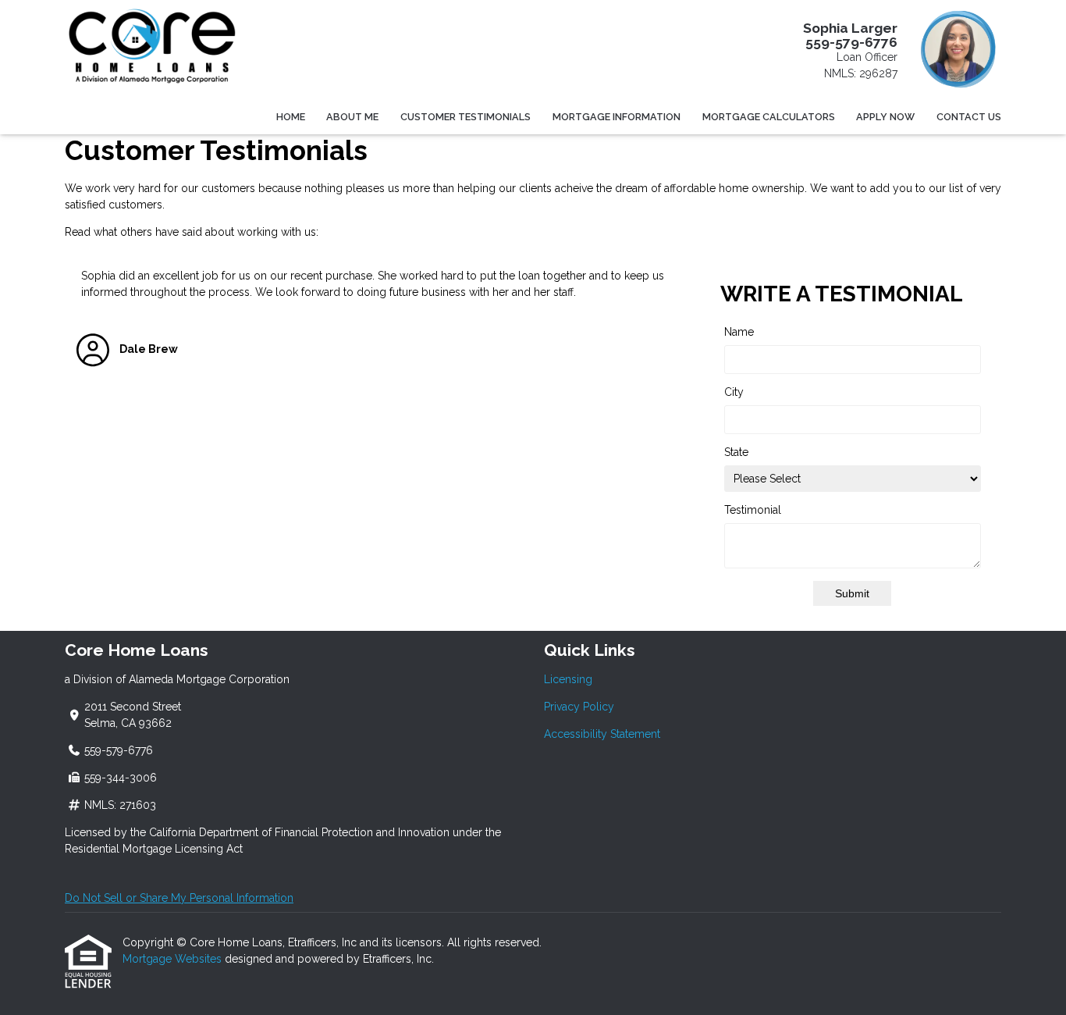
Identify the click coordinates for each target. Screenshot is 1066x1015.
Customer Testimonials (465, 117)
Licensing (568, 679)
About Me (352, 117)
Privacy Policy (579, 706)
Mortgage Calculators (768, 117)
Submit (852, 593)
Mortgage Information (616, 117)
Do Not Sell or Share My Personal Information (179, 898)
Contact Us (968, 117)
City (734, 392)
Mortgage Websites (174, 959)
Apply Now (885, 117)
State (736, 452)
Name (739, 332)
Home (290, 117)
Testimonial (752, 510)
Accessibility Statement (602, 734)
